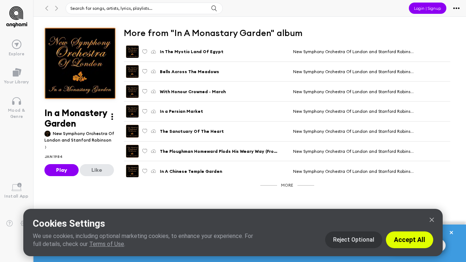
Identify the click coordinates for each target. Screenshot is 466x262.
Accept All (409, 239)
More (287, 185)
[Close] (432, 220)
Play (61, 170)
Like (96, 170)
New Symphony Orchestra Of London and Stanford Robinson (79, 137)
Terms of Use (106, 244)
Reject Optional (353, 239)
